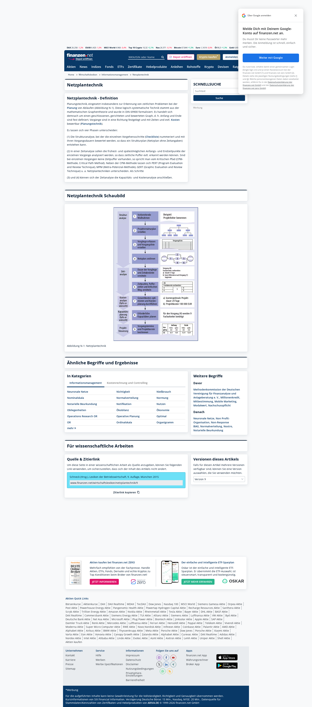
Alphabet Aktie (74, 630)
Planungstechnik (91, 123)
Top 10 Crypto (135, 48)
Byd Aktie (231, 615)
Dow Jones (155, 604)
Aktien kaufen (74, 642)
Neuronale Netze (77, 391)
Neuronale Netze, (204, 418)
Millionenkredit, (230, 397)
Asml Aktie (156, 638)
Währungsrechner (197, 660)
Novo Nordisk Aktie (149, 627)
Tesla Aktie (175, 611)
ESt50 (88, 48)
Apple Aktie (202, 619)
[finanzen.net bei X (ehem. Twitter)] (159, 664)
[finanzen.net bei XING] (173, 664)
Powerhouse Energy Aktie (95, 608)
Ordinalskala (124, 422)
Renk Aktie (98, 623)
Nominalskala (75, 398)
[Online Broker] (80, 59)
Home (71, 74)
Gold (231, 48)
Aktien (71, 67)
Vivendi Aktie (232, 623)
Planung (72, 108)
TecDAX (141, 604)
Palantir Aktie (211, 627)
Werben (100, 660)
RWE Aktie (129, 627)
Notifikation (123, 404)
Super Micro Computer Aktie (103, 627)
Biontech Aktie (163, 619)
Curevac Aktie (189, 634)
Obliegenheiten (76, 410)
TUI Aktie (145, 615)
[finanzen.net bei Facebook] (166, 657)
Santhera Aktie (231, 608)
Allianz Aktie (160, 615)
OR (69, 422)
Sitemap (70, 668)
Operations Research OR (82, 416)
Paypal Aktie (195, 623)
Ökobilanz (122, 410)
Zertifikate (135, 67)
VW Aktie (217, 615)
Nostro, (228, 426)
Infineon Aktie (171, 627)
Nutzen (161, 404)
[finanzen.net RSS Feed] (170, 671)
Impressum (133, 655)
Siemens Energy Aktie (124, 615)
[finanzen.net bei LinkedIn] (166, 664)
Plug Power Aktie (142, 619)
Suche (219, 98)
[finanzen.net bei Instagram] (159, 657)
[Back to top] (240, 703)
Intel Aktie (90, 638)
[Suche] (163, 57)
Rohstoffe (193, 67)
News (83, 67)
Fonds (109, 67)
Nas (158, 48)
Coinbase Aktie (192, 627)
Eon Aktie (86, 634)
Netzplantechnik (141, 74)
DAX (69, 48)
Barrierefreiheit (135, 680)
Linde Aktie (124, 638)
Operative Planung (128, 416)
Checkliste (152, 136)
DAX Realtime (116, 604)
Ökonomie (163, 410)
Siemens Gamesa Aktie (211, 604)
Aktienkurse (90, 604)
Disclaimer (132, 664)
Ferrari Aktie (157, 623)
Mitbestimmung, (203, 401)
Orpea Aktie (235, 604)
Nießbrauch (164, 391)
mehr (70, 428)
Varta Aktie (72, 634)
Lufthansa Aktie (200, 615)
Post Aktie (71, 608)
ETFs (121, 67)
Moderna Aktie (74, 627)
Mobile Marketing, (225, 401)
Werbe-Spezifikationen (109, 664)
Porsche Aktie (169, 630)
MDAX (130, 604)
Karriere (70, 660)
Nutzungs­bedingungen (140, 668)
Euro (198, 48)
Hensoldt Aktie (176, 623)
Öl (216, 48)
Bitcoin (177, 48)
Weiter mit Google (271, 57)
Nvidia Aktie (135, 611)
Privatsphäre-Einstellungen (134, 674)
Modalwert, (200, 405)
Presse (69, 664)
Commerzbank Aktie (96, 615)
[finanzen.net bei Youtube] (173, 657)
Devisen (223, 67)
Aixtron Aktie (173, 638)
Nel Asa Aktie (101, 619)
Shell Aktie (223, 638)
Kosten (175, 119)
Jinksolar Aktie (183, 619)
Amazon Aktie (117, 611)
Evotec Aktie (140, 638)
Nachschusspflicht (219, 405)
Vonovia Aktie (103, 634)
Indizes (96, 67)
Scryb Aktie (72, 611)
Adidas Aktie (227, 634)
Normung (162, 398)
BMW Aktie (109, 630)
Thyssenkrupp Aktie (131, 630)
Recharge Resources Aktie (204, 608)
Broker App (193, 664)
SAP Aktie (216, 619)
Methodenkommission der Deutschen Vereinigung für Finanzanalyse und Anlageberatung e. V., (216, 393)
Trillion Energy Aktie (94, 611)
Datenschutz (133, 660)
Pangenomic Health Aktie (128, 608)
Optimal (161, 416)
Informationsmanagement (115, 74)
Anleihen (177, 67)
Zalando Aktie (150, 634)
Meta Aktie (152, 630)
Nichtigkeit (123, 391)
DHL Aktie (206, 611)
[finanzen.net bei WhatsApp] (163, 671)
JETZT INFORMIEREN (104, 581)
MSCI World (109, 48)
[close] (296, 15)
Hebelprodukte (156, 67)
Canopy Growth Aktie (126, 634)
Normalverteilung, (211, 426)
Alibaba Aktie (106, 638)
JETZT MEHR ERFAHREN (198, 581)
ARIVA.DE (153, 702)
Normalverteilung (127, 398)
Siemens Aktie (179, 615)
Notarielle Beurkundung (82, 404)
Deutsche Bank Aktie (78, 619)
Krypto (209, 67)
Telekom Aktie (213, 623)
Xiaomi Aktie (221, 630)
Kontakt (70, 655)
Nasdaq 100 (171, 604)
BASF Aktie (221, 611)
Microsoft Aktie (121, 619)
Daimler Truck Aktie (77, 623)
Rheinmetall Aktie (155, 611)
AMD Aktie (228, 627)
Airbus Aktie (93, 630)
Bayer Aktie (191, 611)
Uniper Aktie (207, 638)
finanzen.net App (196, 655)
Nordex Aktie (73, 638)
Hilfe (98, 655)
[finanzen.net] (80, 55)
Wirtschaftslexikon (88, 74)
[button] (180, 57)
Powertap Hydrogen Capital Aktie (166, 608)
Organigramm (165, 422)
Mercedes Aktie (116, 623)
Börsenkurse (73, 604)
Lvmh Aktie (190, 638)
